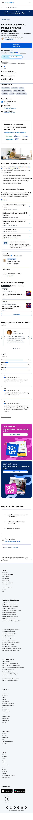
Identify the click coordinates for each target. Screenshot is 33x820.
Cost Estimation (5, 88)
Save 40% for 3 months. (18, 14)
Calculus (12, 93)
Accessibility (5, 765)
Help (3, 763)
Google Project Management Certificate (11, 610)
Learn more (23, 53)
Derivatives (4, 93)
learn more (15, 547)
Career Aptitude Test (7, 661)
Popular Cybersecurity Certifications (10, 678)
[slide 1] (13, 348)
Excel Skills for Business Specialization (11, 642)
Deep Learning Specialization (9, 640)
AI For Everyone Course (7, 636)
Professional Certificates (8, 703)
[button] (10, 276)
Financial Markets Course (8, 644)
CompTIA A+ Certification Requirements (11, 665)
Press (3, 754)
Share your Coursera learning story (10, 680)
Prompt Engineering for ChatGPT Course (11, 648)
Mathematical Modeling (19, 90)
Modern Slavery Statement (8, 775)
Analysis (21, 88)
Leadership (5, 695)
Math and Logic (13, 7)
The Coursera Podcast (7, 741)
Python (4, 589)
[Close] (29, 11)
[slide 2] (15, 348)
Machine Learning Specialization (9, 646)
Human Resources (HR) (7, 583)
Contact (4, 767)
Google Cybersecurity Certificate (10, 604)
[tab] (6, 286)
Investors (4, 756)
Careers (4, 697)
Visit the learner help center (12, 542)
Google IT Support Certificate (9, 608)
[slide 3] (17, 348)
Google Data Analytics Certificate (10, 606)
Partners (4, 735)
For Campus (5, 714)
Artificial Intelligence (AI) (8, 574)
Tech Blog (4, 744)
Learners (4, 733)
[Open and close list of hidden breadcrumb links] (6, 7)
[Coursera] (10, 2)
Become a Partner (6, 716)
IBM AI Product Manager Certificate (10, 617)
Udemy (4, 722)
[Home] (2, 7)
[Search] (30, 2)
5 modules (4, 62)
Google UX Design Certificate (9, 612)
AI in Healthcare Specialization (9, 638)
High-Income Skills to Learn (8, 672)
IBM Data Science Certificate (8, 619)
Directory (4, 771)
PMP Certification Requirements (9, 676)
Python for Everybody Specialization (10, 650)
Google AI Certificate (7, 602)
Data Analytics (5, 578)
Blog (3, 739)
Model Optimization (6, 90)
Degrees (4, 708)
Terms (3, 759)
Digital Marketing (6, 581)
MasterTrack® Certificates (8, 705)
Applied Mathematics (21, 93)
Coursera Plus (5, 701)
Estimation (14, 88)
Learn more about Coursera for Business (15, 132)
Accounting (5, 572)
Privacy (4, 761)
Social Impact (5, 718)
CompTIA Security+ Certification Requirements (13, 667)
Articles (4, 769)
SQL (3, 591)
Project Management (7, 587)
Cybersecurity (5, 576)
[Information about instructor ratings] (11, 255)
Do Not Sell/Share (6, 777)
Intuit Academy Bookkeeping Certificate (11, 621)
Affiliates (4, 773)
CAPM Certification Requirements (10, 663)
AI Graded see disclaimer (10, 108)
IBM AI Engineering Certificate (9, 614)
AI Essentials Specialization (8, 631)
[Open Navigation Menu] (3, 2)
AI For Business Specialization (9, 634)
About (3, 691)
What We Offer (5, 693)
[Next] (30, 337)
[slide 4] (19, 348)
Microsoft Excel (5, 585)
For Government (6, 712)
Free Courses (5, 720)
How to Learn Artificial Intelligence (10, 674)
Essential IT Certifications (8, 670)
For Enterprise (5, 710)
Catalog (4, 699)
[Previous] (3, 337)
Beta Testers (5, 737)
